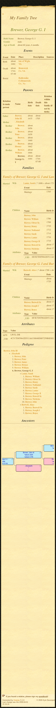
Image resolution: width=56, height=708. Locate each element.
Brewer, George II (32, 241)
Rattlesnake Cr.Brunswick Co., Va (25, 80)
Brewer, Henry (30, 226)
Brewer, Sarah (30, 233)
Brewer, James (20, 139)
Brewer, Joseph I (31, 305)
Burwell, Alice (30, 270)
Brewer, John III (18, 117)
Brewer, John (30, 215)
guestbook (43, 696)
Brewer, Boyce (30, 309)
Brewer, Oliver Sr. (32, 222)
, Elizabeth (19, 121)
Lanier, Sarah (29, 183)
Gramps (17, 700)
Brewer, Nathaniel (32, 230)
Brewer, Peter (20, 359)
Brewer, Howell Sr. (32, 244)
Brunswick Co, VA (23, 69)
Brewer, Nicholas (31, 248)
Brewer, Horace (20, 145)
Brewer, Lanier (30, 237)
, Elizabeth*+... (28, 468)
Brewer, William (20, 151)
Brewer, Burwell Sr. (32, 302)
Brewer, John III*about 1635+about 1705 (28, 455)
